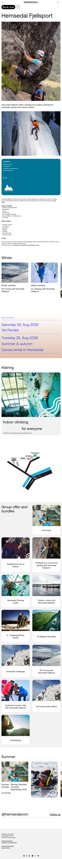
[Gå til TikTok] (35, 855)
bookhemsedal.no (8, 170)
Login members (6, 848)
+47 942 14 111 (6, 166)
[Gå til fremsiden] (31, 2)
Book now (8, 7)
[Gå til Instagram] (29, 856)
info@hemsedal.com (7, 841)
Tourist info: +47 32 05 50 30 (9, 842)
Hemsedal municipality (8, 846)
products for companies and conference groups (26, 245)
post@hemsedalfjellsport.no (10, 168)
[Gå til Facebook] (26, 856)
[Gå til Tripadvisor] (24, 855)
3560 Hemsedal (7, 164)
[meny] (58, 2)
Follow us (55, 814)
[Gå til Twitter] (32, 855)
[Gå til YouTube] (38, 855)
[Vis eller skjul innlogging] (18, 7)
